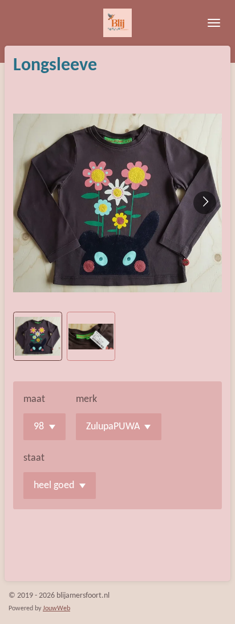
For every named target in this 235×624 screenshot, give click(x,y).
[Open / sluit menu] (213, 23)
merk (86, 399)
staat (33, 458)
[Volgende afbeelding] (204, 202)
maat (34, 399)
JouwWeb (56, 608)
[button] (37, 336)
